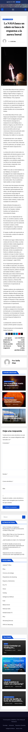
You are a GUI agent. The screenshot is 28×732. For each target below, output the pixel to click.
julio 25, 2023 (9, 703)
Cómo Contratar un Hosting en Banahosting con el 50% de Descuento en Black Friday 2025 (13, 528)
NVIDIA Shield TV (7, 612)
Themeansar (14, 721)
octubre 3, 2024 (9, 669)
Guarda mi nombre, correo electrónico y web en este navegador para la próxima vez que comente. (13, 500)
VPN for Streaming (8, 624)
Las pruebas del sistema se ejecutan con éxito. (12, 418)
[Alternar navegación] (13, 9)
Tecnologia (5, 725)
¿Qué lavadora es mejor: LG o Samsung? (14, 540)
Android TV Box (7, 565)
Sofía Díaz (13, 41)
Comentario (6, 443)
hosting (5, 593)
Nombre (5, 474)
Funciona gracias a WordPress (10, 719)
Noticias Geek (6, 608)
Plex (4, 616)
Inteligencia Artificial (8, 596)
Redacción (19, 669)
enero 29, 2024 (9, 686)
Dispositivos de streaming (10, 577)
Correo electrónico (8, 481)
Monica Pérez (18, 703)
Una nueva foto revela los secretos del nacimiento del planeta (14, 385)
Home (4, 589)
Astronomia (11, 725)
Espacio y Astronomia (7, 19)
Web (4, 488)
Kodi (4, 600)
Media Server (6, 604)
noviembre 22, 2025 (10, 650)
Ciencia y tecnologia (8, 573)
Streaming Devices (8, 620)
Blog (4, 569)
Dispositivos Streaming (20, 725)
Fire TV (5, 585)
